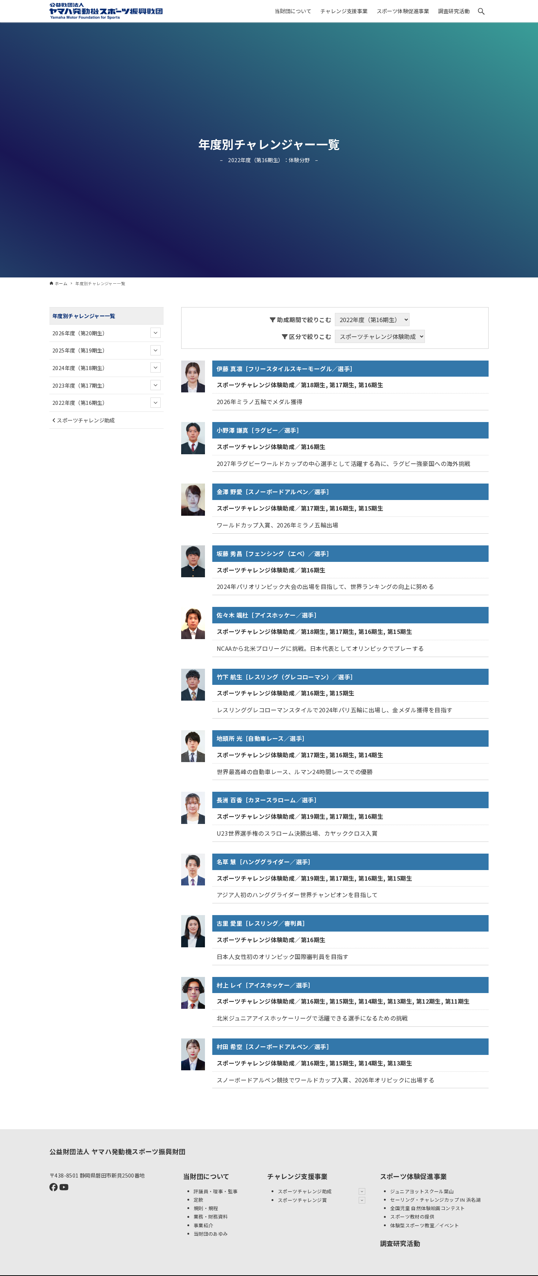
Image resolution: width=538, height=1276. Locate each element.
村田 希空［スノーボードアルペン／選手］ (274, 1046)
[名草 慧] (193, 868)
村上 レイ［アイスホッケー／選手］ (265, 985)
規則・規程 (206, 1208)
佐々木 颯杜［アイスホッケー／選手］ (268, 615)
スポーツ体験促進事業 (413, 1176)
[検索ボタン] (481, 11)
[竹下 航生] (193, 683)
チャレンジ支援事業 (297, 1176)
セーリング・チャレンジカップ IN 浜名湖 (435, 1199)
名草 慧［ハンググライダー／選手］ (265, 861)
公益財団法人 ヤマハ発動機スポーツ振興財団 (117, 1151)
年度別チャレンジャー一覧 (83, 316)
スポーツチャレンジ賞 (302, 1200)
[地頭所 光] (193, 745)
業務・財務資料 (211, 1216)
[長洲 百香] (193, 806)
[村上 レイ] (193, 992)
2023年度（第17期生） (80, 385)
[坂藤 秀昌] (193, 560)
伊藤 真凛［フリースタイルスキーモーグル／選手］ (286, 368)
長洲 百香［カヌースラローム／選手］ (268, 799)
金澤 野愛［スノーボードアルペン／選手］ (274, 491)
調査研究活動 (400, 1243)
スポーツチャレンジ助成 (85, 420)
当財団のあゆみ (211, 1233)
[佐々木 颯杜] (193, 622)
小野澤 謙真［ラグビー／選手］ (259, 430)
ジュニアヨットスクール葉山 (421, 1191)
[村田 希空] (193, 1053)
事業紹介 (203, 1225)
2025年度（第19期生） (80, 350)
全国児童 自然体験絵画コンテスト (427, 1208)
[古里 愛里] (193, 930)
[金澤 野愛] (193, 499)
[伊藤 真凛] (193, 375)
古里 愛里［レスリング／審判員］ (262, 923)
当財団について (206, 1176)
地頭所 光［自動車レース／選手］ (262, 738)
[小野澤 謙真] (193, 437)
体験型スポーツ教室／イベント (424, 1225)
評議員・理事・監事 (216, 1191)
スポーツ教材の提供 (412, 1216)
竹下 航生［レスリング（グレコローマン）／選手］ (286, 676)
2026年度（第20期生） (80, 332)
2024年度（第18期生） (80, 368)
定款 (198, 1199)
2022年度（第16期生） (80, 402)
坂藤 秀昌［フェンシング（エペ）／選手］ (274, 553)
